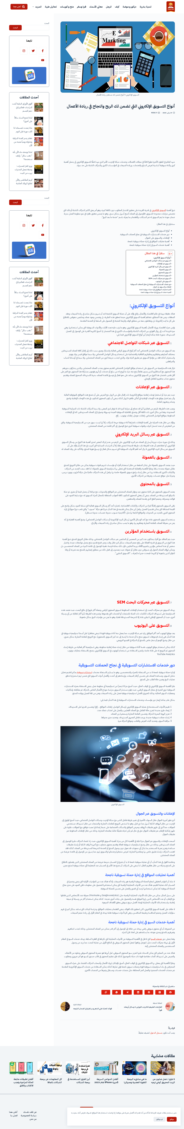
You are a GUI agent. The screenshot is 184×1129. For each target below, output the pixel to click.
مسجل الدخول (156, 1032)
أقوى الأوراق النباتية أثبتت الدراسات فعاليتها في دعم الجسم (22, 107)
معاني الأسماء (96, 6)
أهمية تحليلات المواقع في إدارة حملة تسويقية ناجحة (155, 289)
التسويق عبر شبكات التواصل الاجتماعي (158, 260)
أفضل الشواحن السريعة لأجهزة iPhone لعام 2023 (106, 1081)
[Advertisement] (118, 138)
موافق (172, 1119)
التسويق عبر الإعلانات (164, 263)
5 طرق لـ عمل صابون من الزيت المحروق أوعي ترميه (163, 1081)
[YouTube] (42, 60)
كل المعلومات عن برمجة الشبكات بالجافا (51, 1081)
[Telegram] (127, 992)
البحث (46, 23)
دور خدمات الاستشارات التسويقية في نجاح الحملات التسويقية (150, 284)
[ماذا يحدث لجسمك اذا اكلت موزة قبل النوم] (38, 131)
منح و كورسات (67, 6)
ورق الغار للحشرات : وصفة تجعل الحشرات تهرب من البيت (23, 169)
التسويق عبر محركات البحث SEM (159, 278)
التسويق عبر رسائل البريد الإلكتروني (159, 266)
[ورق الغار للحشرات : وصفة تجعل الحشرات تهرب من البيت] (38, 169)
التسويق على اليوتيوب (163, 281)
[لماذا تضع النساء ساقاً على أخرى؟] (38, 121)
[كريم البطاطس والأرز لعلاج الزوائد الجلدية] (38, 183)
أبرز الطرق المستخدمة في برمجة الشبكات (78, 1081)
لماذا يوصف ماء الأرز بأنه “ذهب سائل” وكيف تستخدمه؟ (22, 156)
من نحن (33, 1119)
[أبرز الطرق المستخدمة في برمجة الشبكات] (78, 1068)
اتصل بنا (14, 1115)
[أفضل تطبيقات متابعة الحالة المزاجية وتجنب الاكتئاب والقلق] (21, 1068)
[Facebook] (170, 992)
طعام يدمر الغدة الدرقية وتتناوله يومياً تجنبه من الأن (22, 142)
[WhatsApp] (116, 992)
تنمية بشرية (145, 6)
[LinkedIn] (138, 992)
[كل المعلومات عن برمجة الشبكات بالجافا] (49, 1068)
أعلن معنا (17, 6)
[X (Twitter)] (159, 992)
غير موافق (159, 1119)
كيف (117, 6)
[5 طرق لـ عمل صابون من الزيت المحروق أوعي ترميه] (163, 1068)
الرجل (109, 6)
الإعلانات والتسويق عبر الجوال (162, 287)
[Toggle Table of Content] (169, 253)
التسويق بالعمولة (165, 269)
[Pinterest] (149, 992)
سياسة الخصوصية (29, 1115)
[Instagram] (23, 50)
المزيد (38, 6)
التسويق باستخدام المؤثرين (161, 275)
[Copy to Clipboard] (105, 992)
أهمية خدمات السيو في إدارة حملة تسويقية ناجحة (156, 292)
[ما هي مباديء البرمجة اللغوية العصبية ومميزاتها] (134, 1068)
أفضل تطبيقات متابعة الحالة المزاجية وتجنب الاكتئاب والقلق (23, 1082)
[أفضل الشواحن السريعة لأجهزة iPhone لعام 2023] (106, 1068)
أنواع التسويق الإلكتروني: (162, 257)
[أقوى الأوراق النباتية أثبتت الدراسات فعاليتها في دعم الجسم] (38, 107)
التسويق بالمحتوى (164, 272)
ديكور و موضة (129, 6)
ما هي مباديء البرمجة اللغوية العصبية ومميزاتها (135, 1081)
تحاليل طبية (51, 6)
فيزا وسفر (81, 6)
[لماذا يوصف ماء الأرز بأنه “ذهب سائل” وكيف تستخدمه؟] (38, 155)
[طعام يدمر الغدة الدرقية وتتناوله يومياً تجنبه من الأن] (38, 141)
